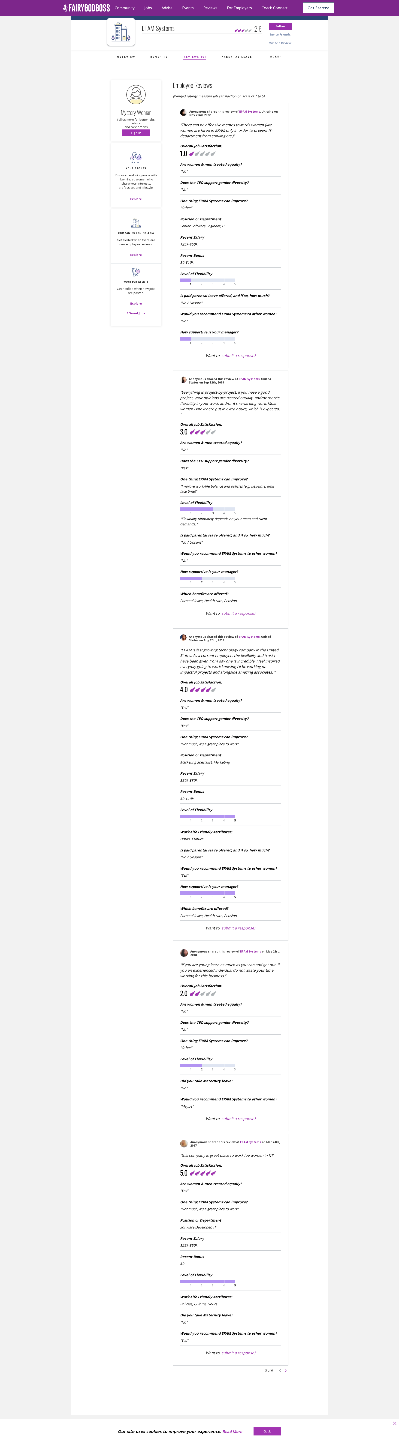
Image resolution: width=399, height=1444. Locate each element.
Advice (167, 7)
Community (125, 7)
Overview (126, 56)
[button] (280, 26)
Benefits (159, 56)
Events (188, 7)
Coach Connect (274, 7)
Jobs (148, 7)
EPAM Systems (249, 112)
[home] (86, 8)
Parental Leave (236, 56)
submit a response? (238, 355)
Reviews (210, 7)
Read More (232, 1431)
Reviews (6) (195, 56)
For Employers (239, 7)
